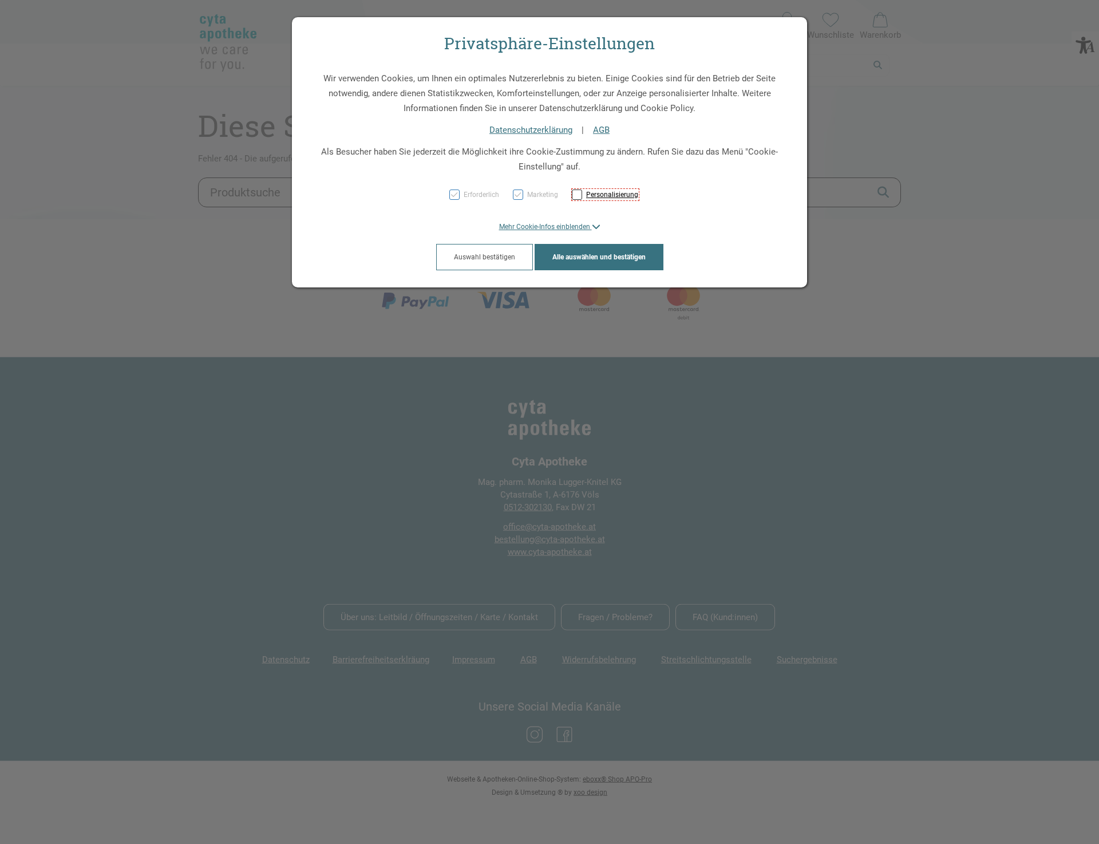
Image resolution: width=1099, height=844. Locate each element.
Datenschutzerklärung (530, 130)
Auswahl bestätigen (484, 257)
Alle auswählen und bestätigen (599, 257)
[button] (549, 227)
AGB (601, 130)
